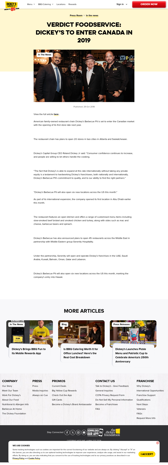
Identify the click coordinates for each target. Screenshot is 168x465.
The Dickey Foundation (14, 413)
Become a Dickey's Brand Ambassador (72, 404)
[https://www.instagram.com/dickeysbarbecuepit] (78, 434)
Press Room (76, 15)
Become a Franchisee (106, 404)
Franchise (145, 381)
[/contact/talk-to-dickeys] (84, 434)
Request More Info (146, 418)
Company (9, 381)
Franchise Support (146, 395)
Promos (58, 381)
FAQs (139, 413)
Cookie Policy (34, 458)
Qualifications (143, 399)
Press (37, 381)
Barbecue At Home (12, 408)
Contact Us (105, 381)
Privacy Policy (18, 458)
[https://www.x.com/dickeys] (72, 434)
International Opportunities (150, 390)
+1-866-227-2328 (93, 440)
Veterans (141, 408)
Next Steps (142, 404)
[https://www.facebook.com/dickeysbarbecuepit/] (67, 434)
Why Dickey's (143, 386)
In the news (92, 15)
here (56, 114)
